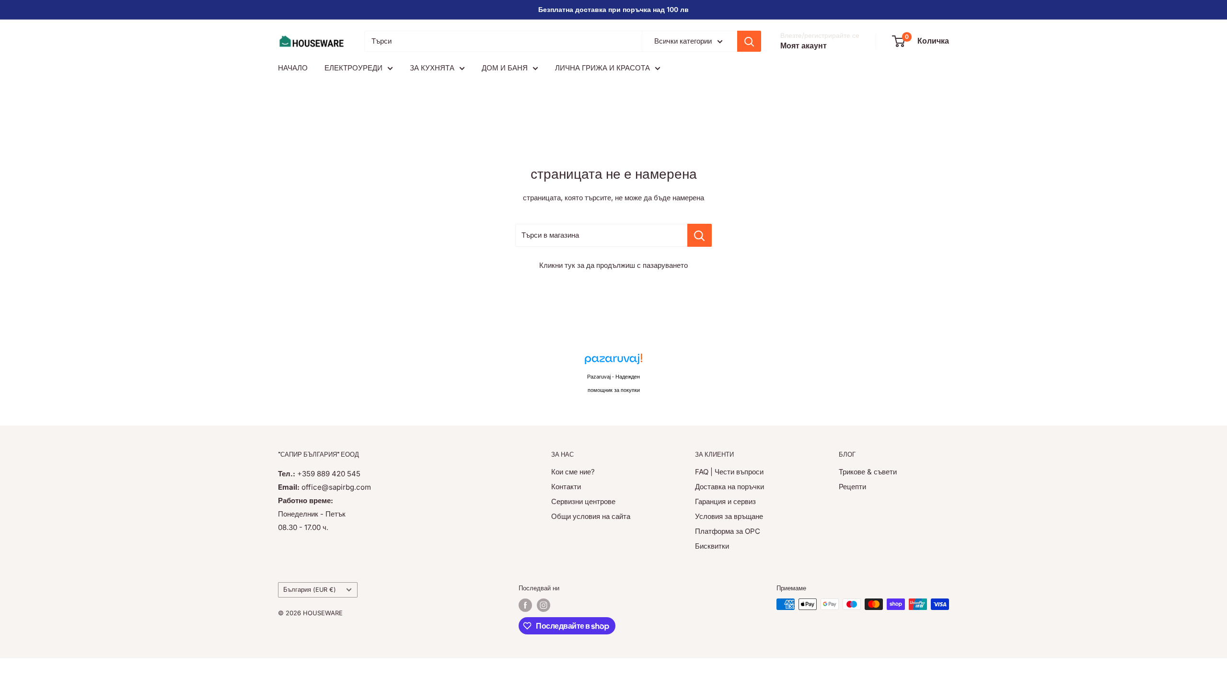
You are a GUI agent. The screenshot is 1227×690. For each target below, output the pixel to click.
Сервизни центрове (583, 501)
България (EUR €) (309, 589)
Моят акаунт (803, 45)
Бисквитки (712, 546)
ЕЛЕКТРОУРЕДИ (353, 67)
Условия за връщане (729, 516)
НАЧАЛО (293, 67)
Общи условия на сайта (590, 516)
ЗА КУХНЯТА (432, 67)
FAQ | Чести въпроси (729, 471)
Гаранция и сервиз (725, 501)
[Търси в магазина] (699, 235)
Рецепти (852, 486)
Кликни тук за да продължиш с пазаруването (613, 265)
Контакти (566, 486)
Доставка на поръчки (729, 486)
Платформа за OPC (727, 531)
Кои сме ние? (573, 471)
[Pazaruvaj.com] (613, 361)
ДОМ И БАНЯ (505, 67)
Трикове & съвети (868, 471)
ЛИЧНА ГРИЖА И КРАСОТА (602, 67)
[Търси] (749, 41)
